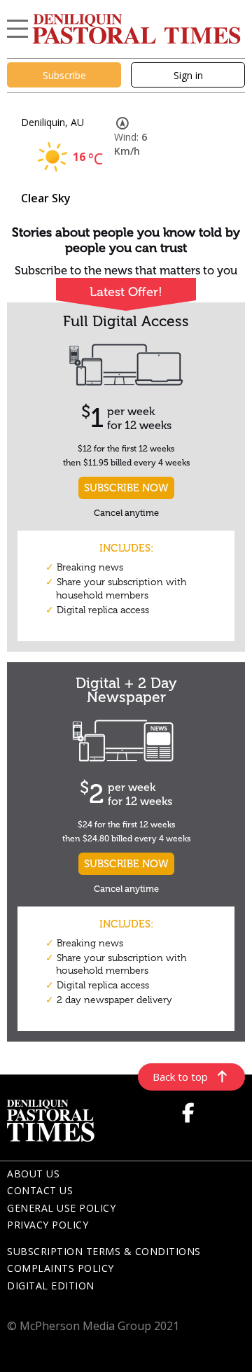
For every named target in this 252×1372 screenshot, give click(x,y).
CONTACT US (40, 1190)
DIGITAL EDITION (50, 1285)
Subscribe (64, 75)
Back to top (180, 1077)
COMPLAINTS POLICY (60, 1268)
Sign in (188, 75)
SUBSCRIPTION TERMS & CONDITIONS (104, 1251)
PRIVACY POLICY (47, 1224)
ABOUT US (33, 1173)
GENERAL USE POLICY (61, 1207)
